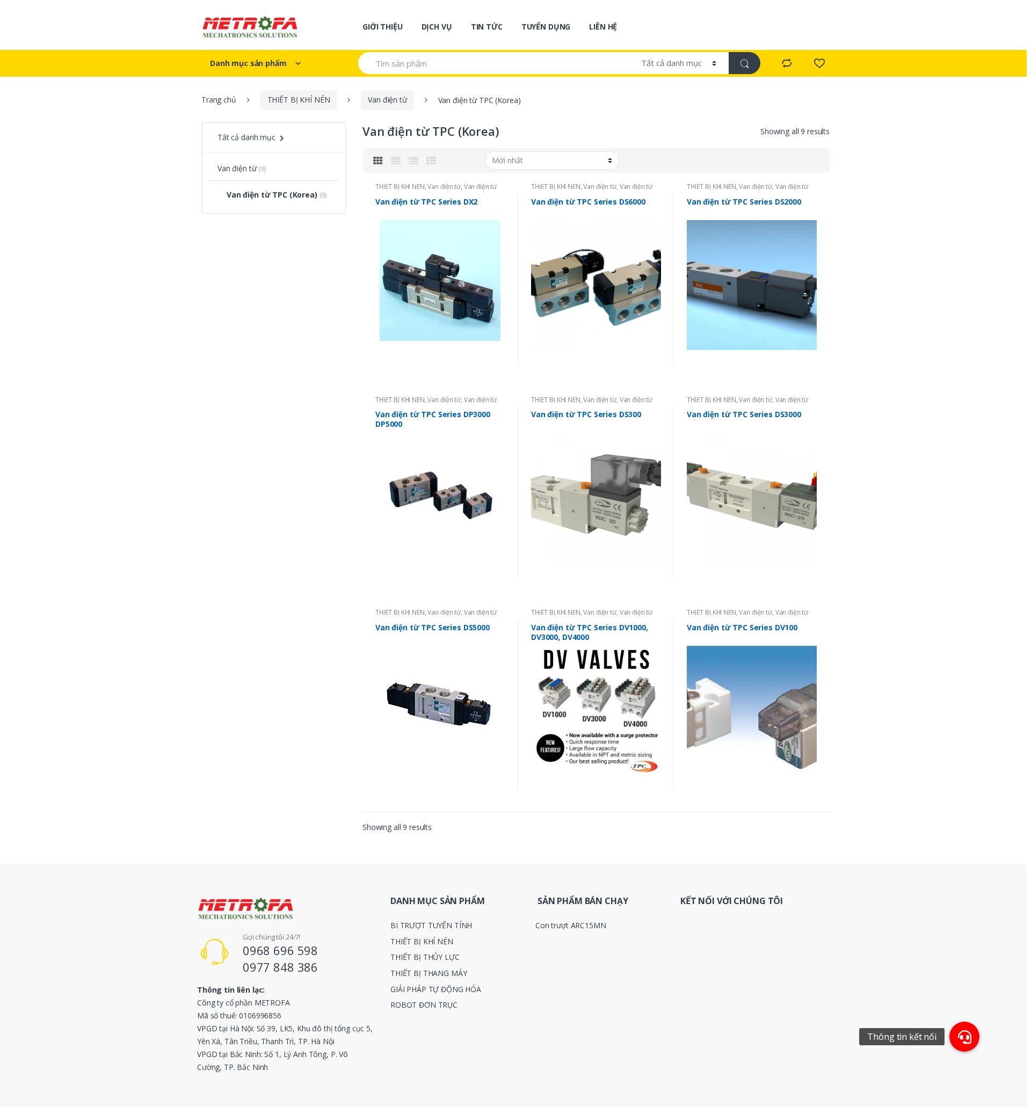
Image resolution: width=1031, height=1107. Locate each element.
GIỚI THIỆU (382, 26)
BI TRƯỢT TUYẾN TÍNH (431, 925)
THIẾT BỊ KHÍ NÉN (298, 99)
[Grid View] (378, 160)
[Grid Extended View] (396, 160)
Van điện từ (387, 99)
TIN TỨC (487, 26)
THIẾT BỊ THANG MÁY (428, 973)
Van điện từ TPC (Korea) (272, 195)
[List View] (413, 160)
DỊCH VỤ (437, 26)
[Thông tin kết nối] (964, 1037)
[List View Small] (431, 160)
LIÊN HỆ (603, 26)
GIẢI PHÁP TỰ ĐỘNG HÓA (435, 989)
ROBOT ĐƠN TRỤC (424, 1005)
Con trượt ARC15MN (570, 925)
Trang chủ (218, 99)
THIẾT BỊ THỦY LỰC (425, 957)
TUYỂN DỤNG (546, 26)
